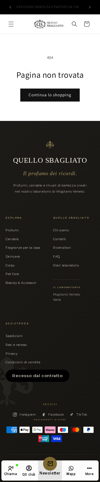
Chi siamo (61, 230)
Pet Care (12, 274)
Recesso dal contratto (37, 375)
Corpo (10, 265)
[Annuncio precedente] (10, 7)
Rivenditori (62, 248)
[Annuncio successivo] (90, 7)
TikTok (82, 414)
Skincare (13, 256)
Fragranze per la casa (23, 248)
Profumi (12, 230)
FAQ (56, 256)
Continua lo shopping (50, 94)
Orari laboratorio (66, 265)
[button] (11, 24)
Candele (12, 239)
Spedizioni (14, 336)
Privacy (12, 354)
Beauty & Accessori (21, 283)
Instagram (27, 414)
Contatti (59, 239)
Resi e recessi (16, 345)
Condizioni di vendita (23, 362)
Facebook (56, 414)
